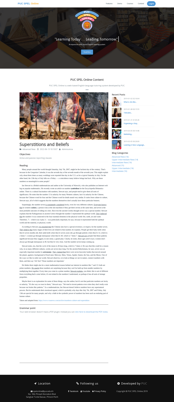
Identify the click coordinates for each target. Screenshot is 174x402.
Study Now (87, 52)
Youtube (86, 391)
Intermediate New (122, 162)
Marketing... (128, 134)
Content (141, 3)
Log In (151, 3)
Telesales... (128, 113)
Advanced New (120, 156)
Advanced (118, 165)
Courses (130, 3)
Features (109, 3)
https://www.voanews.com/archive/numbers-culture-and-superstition (64, 300)
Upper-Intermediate (123, 168)
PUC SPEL (28, 3)
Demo (119, 3)
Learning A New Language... (134, 145)
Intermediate (119, 171)
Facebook (74, 391)
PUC (144, 383)
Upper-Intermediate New (125, 159)
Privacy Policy (100, 391)
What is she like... (130, 102)
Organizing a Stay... (131, 123)
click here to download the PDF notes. (91, 312)
